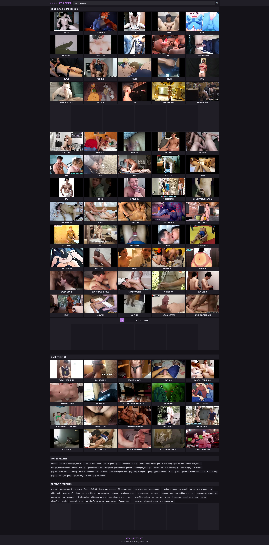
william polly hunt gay (142, 468)
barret (203, 497)
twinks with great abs (118, 472)
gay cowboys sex (76, 501)
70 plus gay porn (124, 489)
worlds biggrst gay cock (184, 493)
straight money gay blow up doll (174, 489)
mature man (137, 501)
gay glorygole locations (157, 472)
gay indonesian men (117, 497)
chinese (54, 464)
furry (92, 464)
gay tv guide (56, 475)
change (54, 489)
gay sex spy (78, 475)
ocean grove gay (78, 468)
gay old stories (99, 475)
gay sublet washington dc (108, 493)
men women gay (167, 501)
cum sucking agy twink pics (173, 464)
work (129, 497)
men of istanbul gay (142, 497)
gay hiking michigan (137, 472)
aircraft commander (59, 501)
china (86, 464)
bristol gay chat (82, 497)
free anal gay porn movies (191, 468)
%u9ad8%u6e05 (90, 489)
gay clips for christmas (95, 501)
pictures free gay (151, 501)
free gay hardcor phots (60, 468)
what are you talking (209, 472)
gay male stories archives (207, 493)
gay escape (155, 493)
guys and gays (68, 497)
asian (99, 464)
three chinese (92, 472)
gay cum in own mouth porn (201, 489)
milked (88, 475)
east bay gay (154, 489)
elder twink (158, 468)
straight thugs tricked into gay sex (118, 468)
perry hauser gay (153, 464)
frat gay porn (124, 501)
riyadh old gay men (190, 497)
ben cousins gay (171, 468)
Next (146, 320)
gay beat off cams (95, 468)
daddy (134, 464)
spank (177, 472)
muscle (82, 472)
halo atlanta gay (140, 489)
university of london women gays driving (79, 493)
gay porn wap (167, 493)
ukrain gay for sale (128, 493)
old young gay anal (98, 497)
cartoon (104, 472)
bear (142, 464)
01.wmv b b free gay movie (70, 464)
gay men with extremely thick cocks (166, 497)
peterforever (111, 501)
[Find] (217, 3)
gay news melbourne (190, 472)
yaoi (170, 472)
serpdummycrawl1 (193, 464)
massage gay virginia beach (71, 489)
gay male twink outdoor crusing (64, 472)
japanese (126, 464)
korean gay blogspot (112, 464)
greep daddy (143, 493)
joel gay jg (67, 475)
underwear (55, 497)
